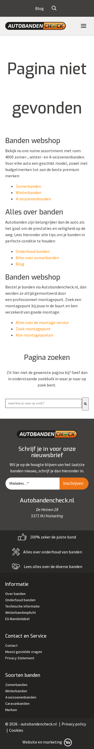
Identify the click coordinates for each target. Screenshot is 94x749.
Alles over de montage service (42, 322)
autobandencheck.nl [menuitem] (39, 724)
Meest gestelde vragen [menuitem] (23, 651)
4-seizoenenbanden (33, 198)
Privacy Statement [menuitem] (19, 658)
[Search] (54, 8)
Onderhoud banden (33, 251)
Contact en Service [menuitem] (25, 636)
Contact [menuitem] (11, 645)
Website (29, 742)
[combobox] (43, 403)
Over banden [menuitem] (15, 593)
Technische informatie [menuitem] (22, 606)
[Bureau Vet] (67, 742)
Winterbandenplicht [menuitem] (20, 612)
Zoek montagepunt (33, 328)
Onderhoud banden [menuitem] (20, 600)
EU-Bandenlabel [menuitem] (17, 618)
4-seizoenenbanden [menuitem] (20, 697)
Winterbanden (28, 192)
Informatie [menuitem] (16, 584)
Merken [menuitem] (11, 709)
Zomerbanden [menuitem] (16, 684)
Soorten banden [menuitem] (22, 675)
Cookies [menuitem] (16, 730)
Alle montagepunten (34, 335)
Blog (20, 263)
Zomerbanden (28, 186)
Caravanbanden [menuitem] (17, 703)
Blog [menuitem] (39, 8)
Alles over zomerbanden (37, 257)
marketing (52, 742)
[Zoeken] (85, 404)
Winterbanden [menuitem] (16, 691)
